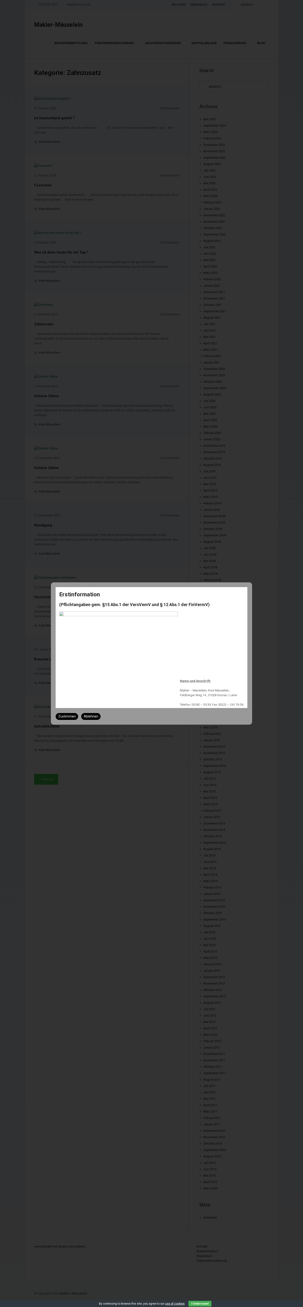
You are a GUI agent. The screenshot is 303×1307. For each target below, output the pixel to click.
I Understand (200, 1303)
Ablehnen (91, 716)
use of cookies (175, 1303)
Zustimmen (67, 716)
